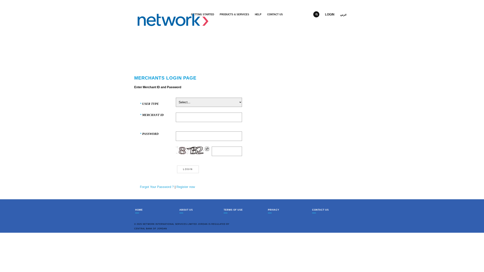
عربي (343, 14)
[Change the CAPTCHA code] (207, 149)
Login (329, 14)
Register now (185, 187)
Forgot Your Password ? (157, 187)
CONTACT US (275, 14)
